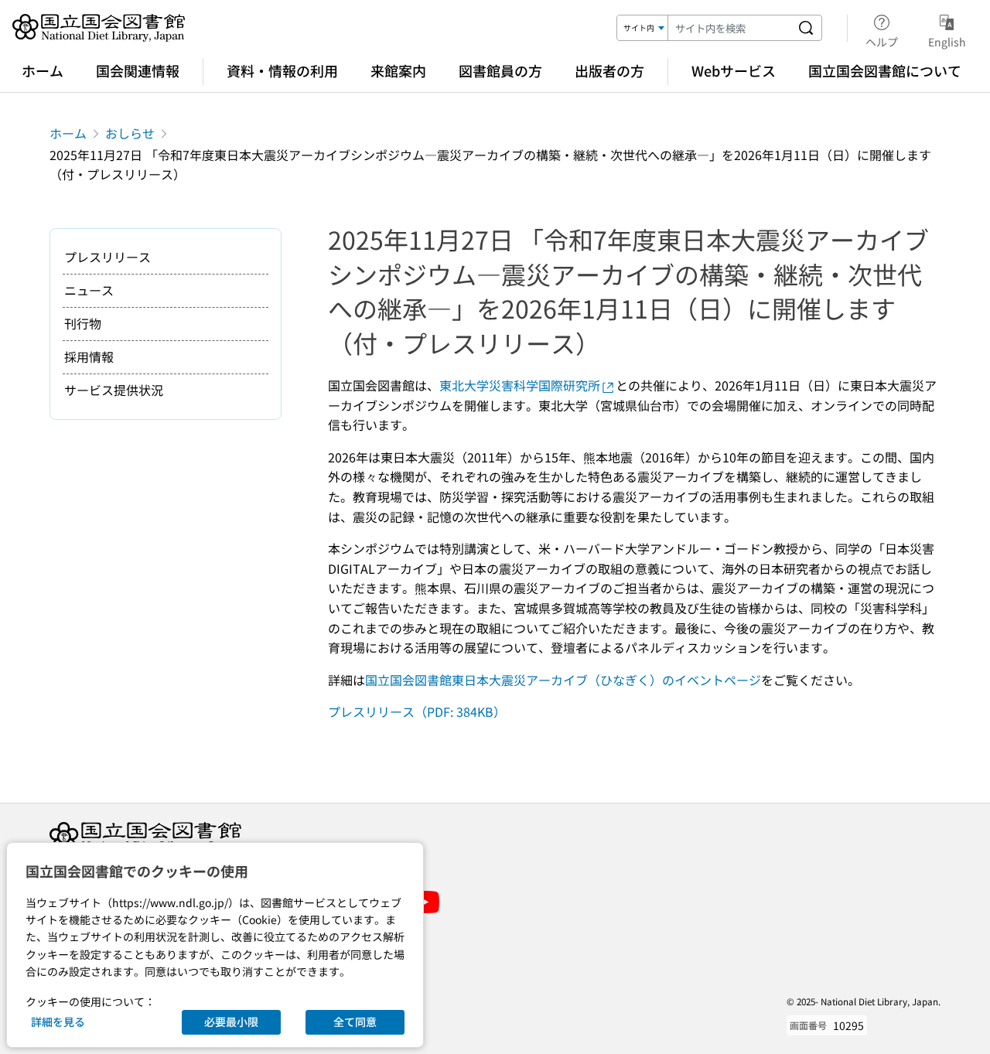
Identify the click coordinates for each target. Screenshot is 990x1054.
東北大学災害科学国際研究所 (519, 385)
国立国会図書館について (884, 70)
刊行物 (82, 323)
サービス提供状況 (113, 389)
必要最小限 (231, 1021)
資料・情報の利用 (282, 70)
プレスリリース (107, 256)
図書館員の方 (500, 70)
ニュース (89, 290)
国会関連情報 (137, 70)
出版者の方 (609, 70)
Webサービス (733, 70)
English (947, 41)
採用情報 (89, 356)
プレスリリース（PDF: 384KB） (417, 711)
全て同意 (355, 1021)
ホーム (42, 70)
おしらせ (130, 133)
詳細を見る (58, 1021)
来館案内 (398, 70)
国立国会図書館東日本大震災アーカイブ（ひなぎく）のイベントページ (563, 679)
